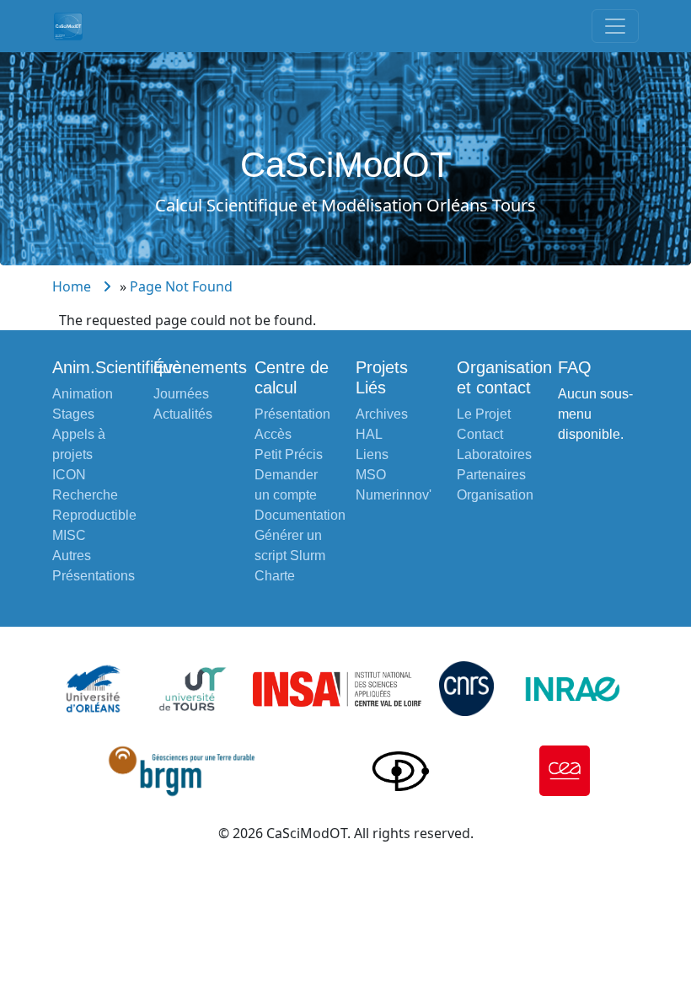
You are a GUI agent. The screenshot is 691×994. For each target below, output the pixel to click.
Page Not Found (181, 286)
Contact (480, 434)
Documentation (300, 515)
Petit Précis (288, 454)
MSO (371, 475)
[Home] (75, 26)
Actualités (182, 414)
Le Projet (484, 414)
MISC (69, 535)
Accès (273, 434)
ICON (69, 475)
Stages (73, 414)
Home (71, 286)
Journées (181, 394)
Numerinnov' (393, 495)
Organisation (495, 495)
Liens (372, 454)
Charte (274, 576)
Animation (82, 394)
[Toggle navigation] (615, 26)
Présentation (292, 414)
